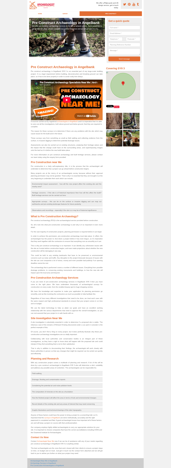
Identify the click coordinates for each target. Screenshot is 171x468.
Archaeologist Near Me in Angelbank (43, 461)
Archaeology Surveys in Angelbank (43, 463)
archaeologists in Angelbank (67, 121)
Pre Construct (110, 13)
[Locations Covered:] (30, 2)
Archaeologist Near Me (45, 441)
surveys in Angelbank (52, 418)
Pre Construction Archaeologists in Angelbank (47, 465)
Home (40, 13)
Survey (65, 13)
